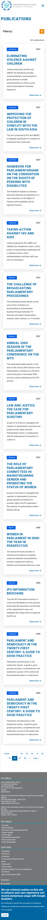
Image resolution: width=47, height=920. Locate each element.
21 (21, 758)
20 (15, 759)
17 (38, 754)
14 (22, 754)
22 (26, 758)
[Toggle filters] (42, 31)
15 (27, 754)
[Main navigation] (43, 5)
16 (33, 754)
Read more (34, 95)
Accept (4, 915)
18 (43, 754)
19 (10, 758)
